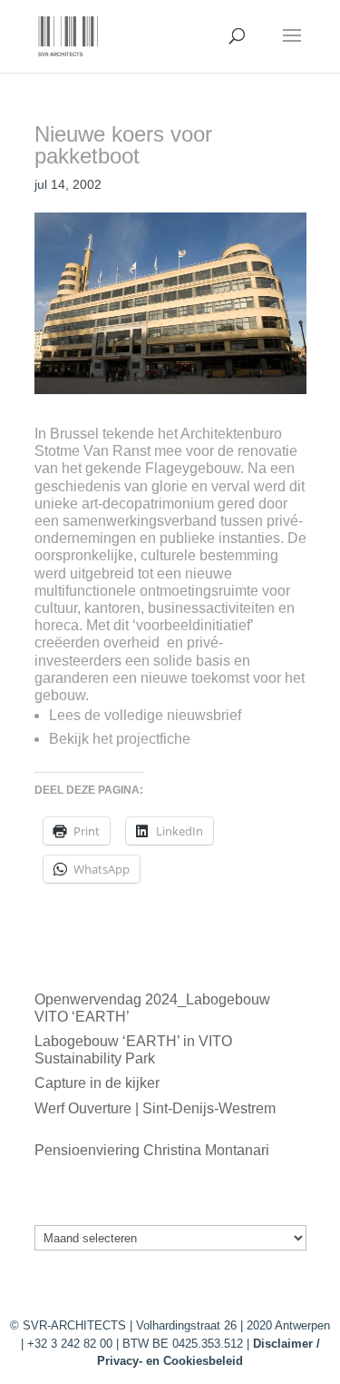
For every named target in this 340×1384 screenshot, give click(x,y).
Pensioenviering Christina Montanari (151, 1150)
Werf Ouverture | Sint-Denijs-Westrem (155, 1108)
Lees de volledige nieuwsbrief (145, 715)
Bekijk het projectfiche (119, 738)
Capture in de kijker (97, 1083)
